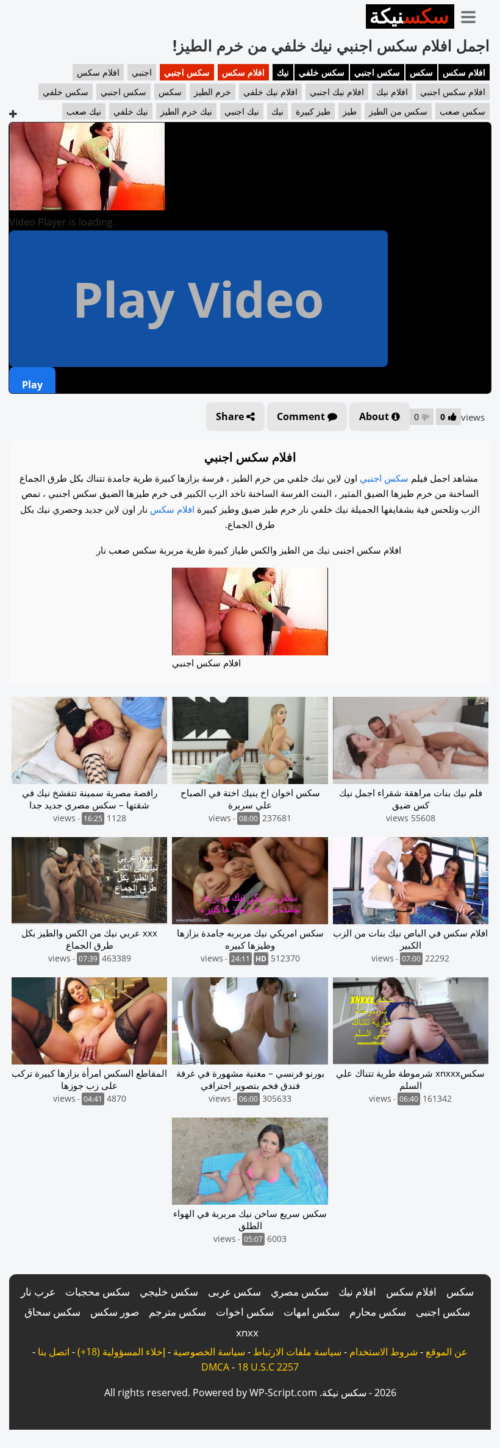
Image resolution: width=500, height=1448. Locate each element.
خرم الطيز (212, 92)
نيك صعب (83, 111)
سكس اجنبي (377, 72)
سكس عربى (234, 1292)
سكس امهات (312, 1312)
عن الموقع (447, 1351)
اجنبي (142, 72)
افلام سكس (464, 72)
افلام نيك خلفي (270, 92)
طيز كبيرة (313, 111)
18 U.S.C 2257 (268, 1367)
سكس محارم (377, 1312)
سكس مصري (300, 1292)
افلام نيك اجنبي (337, 92)
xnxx (247, 1332)
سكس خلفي (322, 72)
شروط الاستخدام (383, 1351)
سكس (421, 72)
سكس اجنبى (443, 1312)
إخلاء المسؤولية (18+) (121, 1351)
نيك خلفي (130, 111)
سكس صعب (462, 111)
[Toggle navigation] (472, 14)
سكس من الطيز (398, 111)
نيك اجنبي (241, 111)
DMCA (215, 1367)
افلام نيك (392, 92)
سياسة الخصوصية (209, 1351)
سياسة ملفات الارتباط (297, 1351)
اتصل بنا (54, 1351)
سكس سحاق (52, 1312)
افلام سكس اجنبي (452, 92)
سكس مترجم (177, 1312)
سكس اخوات (245, 1312)
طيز (350, 111)
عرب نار (38, 1292)
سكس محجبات (97, 1292)
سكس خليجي (169, 1292)
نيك (283, 72)
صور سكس (114, 1312)
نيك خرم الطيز (186, 111)
